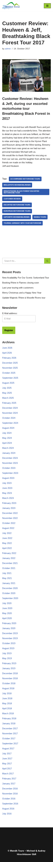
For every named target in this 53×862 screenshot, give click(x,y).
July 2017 (6, 753)
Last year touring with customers (18, 287)
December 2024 (10, 408)
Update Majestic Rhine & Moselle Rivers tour (23, 297)
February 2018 (9, 718)
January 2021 (8, 583)
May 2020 (7, 613)
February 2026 (9, 358)
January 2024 (8, 453)
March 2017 (8, 773)
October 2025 (8, 373)
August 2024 (8, 428)
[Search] (47, 261)
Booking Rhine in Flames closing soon (20, 282)
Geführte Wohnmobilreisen (16, 217)
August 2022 (8, 528)
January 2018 (8, 723)
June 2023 (7, 488)
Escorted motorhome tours (17, 205)
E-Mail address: (9, 313)
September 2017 (10, 743)
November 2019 (10, 638)
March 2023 (8, 498)
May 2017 (7, 763)
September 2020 (10, 598)
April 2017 (7, 768)
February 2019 (9, 663)
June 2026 (7, 348)
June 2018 (7, 698)
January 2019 (8, 668)
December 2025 (10, 363)
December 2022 (10, 513)
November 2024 (10, 413)
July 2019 (6, 653)
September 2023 (10, 473)
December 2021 (10, 563)
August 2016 (8, 808)
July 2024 (6, 433)
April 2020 (7, 618)
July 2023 (6, 483)
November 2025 (10, 368)
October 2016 (8, 798)
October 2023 (8, 468)
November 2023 (10, 463)
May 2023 (7, 493)
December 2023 (10, 458)
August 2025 (8, 383)
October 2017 (8, 738)
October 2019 (8, 643)
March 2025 (8, 398)
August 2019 (8, 648)
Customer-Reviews (12, 199)
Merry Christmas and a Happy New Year (21, 292)
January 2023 (8, 508)
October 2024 (8, 418)
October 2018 (8, 683)
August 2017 (8, 748)
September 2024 (10, 423)
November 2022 (10, 518)
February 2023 (9, 503)
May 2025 (7, 393)
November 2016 (10, 793)
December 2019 (10, 633)
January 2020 (8, 628)
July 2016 (6, 813)
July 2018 (6, 693)
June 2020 (7, 608)
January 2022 (8, 558)
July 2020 (6, 603)
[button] (26, 837)
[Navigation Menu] (47, 5)
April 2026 (7, 353)
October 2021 (8, 568)
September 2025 (10, 378)
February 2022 (9, 553)
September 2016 (10, 803)
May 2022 (7, 543)
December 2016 (10, 788)
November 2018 (10, 678)
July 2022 (6, 533)
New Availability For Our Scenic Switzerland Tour (25, 277)
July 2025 (6, 388)
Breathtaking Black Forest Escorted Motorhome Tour (21, 192)
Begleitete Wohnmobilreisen (17, 185)
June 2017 (7, 758)
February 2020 (9, 623)
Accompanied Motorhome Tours (25, 179)
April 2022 (7, 548)
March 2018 (8, 713)
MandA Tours (40, 217)
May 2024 (7, 438)
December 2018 (10, 673)
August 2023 (8, 478)
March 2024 (8, 448)
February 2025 (9, 403)
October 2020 (8, 593)
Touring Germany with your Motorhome (22, 223)
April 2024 (7, 443)
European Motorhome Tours (17, 211)
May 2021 (7, 578)
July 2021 (6, 573)
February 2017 (9, 778)
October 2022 (8, 523)
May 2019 (7, 658)
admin (8, 49)
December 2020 (10, 588)
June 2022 (7, 538)
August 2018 (8, 688)
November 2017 (10, 733)
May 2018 (7, 703)
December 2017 (10, 728)
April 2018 (7, 708)
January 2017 (8, 783)
